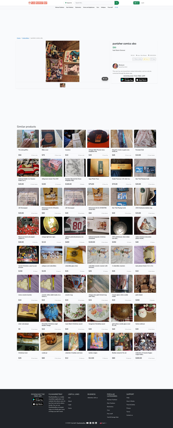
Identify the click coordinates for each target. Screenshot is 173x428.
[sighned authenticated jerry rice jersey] (75, 226)
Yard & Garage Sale (112, 417)
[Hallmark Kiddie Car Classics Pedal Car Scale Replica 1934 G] (28, 168)
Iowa (138, 55)
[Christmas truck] (28, 342)
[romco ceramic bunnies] (28, 284)
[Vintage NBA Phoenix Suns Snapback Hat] (98, 139)
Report (147, 59)
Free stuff (110, 7)
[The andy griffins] (28, 139)
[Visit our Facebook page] (93, 423)
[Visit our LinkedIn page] (96, 423)
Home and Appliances (88, 7)
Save (154, 59)
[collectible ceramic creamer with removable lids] (98, 255)
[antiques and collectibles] (51, 255)
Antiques (103, 7)
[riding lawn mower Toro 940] (51, 168)
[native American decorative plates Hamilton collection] (145, 226)
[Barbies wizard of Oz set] (122, 342)
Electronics (78, 7)
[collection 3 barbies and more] (75, 342)
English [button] (104, 423)
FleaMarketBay (81, 423)
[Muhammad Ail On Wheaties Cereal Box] (51, 197)
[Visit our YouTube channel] (87, 423)
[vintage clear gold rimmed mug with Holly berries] (98, 284)
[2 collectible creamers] (122, 255)
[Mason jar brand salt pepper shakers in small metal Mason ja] (28, 226)
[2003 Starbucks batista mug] (145, 197)
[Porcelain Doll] (145, 139)
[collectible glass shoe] (75, 255)
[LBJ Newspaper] (28, 197)
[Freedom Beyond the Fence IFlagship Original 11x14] (75, 168)
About (70, 401)
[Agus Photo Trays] (98, 168)
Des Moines (144, 55)
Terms (128, 412)
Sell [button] (137, 3)
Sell (69, 398)
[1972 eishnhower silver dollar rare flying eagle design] (122, 226)
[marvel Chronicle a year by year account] (28, 255)
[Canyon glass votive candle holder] (122, 284)
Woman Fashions (59, 7)
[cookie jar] (51, 342)
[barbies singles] (98, 342)
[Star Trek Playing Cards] (145, 168)
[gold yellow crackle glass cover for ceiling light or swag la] (122, 313)
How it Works (131, 401)
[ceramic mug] (75, 284)
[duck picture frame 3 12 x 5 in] (145, 255)
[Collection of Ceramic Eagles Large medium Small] (145, 342)
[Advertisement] (86, 23)
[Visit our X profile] (90, 423)
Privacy (129, 408)
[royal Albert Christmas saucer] (75, 313)
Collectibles (25, 38)
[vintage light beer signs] (51, 226)
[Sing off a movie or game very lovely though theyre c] (122, 139)
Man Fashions (69, 7)
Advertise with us (93, 398)
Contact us (130, 415)
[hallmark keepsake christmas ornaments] (98, 226)
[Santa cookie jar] (145, 313)
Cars (98, 7)
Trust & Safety (131, 405)
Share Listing (138, 59)
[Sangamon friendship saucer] (98, 313)
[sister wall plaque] (28, 313)
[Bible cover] (51, 139)
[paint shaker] (145, 284)
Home (18, 38)
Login (142, 3)
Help (128, 398)
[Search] (117, 3)
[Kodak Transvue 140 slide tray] (122, 168)
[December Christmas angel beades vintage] (51, 313)
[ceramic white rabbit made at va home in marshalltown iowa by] (51, 284)
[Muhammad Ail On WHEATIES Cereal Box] (98, 197)
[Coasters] (75, 139)
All (117, 7)
